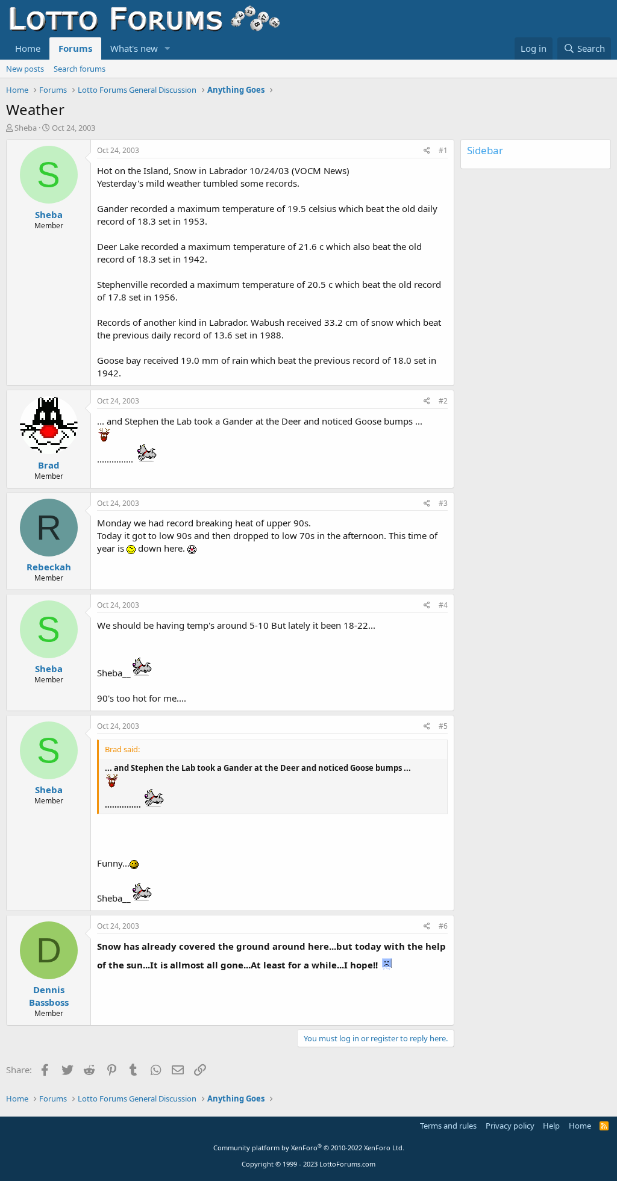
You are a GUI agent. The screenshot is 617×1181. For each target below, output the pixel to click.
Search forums (79, 68)
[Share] (426, 151)
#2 (443, 401)
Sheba (25, 127)
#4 (443, 605)
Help (551, 1125)
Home (27, 48)
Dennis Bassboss (49, 995)
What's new (134, 48)
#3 (443, 503)
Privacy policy (510, 1125)
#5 (443, 726)
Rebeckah (49, 567)
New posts (25, 68)
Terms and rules (448, 1125)
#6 (443, 926)
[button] (167, 48)
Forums (75, 48)
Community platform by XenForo (308, 1147)
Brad (49, 465)
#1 (443, 150)
